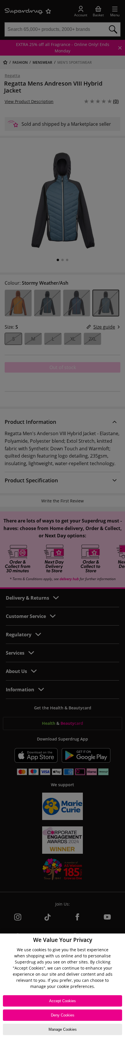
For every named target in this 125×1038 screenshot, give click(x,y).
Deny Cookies (62, 1015)
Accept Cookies (62, 1001)
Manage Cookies (63, 1029)
